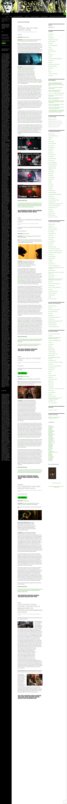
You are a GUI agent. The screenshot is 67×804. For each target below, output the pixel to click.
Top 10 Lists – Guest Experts (52, 73)
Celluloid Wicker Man (51, 351)
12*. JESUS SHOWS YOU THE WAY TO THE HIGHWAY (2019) (55, 98)
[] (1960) (6, 194)
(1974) (6, 316)
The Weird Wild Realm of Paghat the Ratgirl (55, 203)
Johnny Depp (20, 322)
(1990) (4, 71)
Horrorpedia (50, 261)
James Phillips (50, 448)
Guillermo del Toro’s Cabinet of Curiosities (25, 70)
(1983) (5, 253)
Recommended (36, 477)
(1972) (4, 243)
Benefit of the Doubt (51, 349)
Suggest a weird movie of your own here (30, 345)
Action (22, 695)
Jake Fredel (50, 436)
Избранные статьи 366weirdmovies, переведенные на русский (54, 417)
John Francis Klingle (51, 442)
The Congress (5, 408)
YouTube (49, 126)
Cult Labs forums (51, 145)
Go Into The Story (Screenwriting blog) (54, 365)
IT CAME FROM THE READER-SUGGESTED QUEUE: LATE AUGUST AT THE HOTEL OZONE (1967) (56, 84)
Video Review (50, 75)
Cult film (24, 477)
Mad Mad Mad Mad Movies (52, 164)
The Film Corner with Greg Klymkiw (54, 287)
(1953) (5, 176)
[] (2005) (7, 240)
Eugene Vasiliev (50, 457)
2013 (19, 595)
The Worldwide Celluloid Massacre (54, 205)
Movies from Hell (51, 179)
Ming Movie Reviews (51, 270)
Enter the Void (50, 152)
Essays (49, 52)
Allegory (33, 695)
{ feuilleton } (50, 335)
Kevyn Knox (50, 443)
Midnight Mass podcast (52, 167)
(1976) (4, 340)
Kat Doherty (50, 432)
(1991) (6, 76)
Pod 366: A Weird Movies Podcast (53, 64)
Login (2, 31)
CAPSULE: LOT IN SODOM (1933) (53, 91)
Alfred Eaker (50, 433)
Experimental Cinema (51, 154)
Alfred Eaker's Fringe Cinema (53, 39)
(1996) (4, 309)
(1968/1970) (5, 276)
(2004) (3, 53)
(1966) (5, 162)
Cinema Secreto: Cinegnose (52, 409)
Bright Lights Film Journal (52, 229)
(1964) (6, 224)
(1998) (7, 280)
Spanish (30, 211)
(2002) (5, 290)
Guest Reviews (50, 54)
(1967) (6, 372)
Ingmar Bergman (51, 315)
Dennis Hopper (25, 322)
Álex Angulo (25, 378)
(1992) (5, 77)
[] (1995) (6, 110)
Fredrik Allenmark (51, 426)
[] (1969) (5, 191)
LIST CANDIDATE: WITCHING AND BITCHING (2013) (29, 487)
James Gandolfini (23, 237)
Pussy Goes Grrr (51, 382)
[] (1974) (5, 406)
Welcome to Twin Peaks (52, 396)
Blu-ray (26, 128)
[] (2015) (6, 396)
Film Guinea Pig (50, 254)
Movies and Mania (51, 177)
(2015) (5, 171)
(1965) (4, 281)
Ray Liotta (32, 322)
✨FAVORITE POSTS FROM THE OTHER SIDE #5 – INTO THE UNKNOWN (56, 111)
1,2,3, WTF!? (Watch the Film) (53, 135)
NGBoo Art (50, 181)
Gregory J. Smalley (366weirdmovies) (30, 223)
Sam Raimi (34, 90)
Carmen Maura (24, 504)
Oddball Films (50, 377)
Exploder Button (51, 156)
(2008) (5, 349)
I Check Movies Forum (52, 367)
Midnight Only (50, 169)
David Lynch (31, 80)
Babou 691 (50, 346)
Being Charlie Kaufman (52, 305)
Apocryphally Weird (51, 41)
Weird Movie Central (51, 213)
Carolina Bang (29, 503)
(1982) (5, 172)
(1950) (7, 271)
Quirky (25, 698)
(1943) (6, 249)
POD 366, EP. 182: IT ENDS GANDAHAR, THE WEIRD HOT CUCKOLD (56, 101)
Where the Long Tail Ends (52, 298)
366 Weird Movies (5, 13)
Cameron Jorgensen (51, 440)
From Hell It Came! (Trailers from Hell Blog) (55, 362)
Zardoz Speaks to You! (52, 400)
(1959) (6, 304)
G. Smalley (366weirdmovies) (53, 452)
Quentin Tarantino (27, 443)
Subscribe (3, 43)
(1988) (5, 63)
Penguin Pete (50, 97)
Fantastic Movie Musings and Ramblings (54, 252)
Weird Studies (50, 394)
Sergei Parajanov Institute (52, 322)
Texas (35, 698)
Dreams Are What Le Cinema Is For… (54, 248)
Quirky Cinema (50, 184)
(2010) (6, 90)
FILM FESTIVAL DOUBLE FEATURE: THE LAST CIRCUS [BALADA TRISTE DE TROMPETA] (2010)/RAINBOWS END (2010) (30, 608)
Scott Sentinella (50, 451)
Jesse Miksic (50, 446)
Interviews (50, 56)
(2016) (5, 444)
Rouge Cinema (50, 281)
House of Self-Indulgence (52, 162)
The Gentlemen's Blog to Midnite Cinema (55, 194)
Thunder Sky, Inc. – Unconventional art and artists (56, 388)
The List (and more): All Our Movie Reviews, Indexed (57, 16)
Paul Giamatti (28, 118)
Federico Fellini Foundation (52, 311)
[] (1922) (5, 186)
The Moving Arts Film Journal (53, 291)
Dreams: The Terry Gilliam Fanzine (54, 309)
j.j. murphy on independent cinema (54, 265)
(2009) (4, 152)
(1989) (6, 119)
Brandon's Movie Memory (52, 227)
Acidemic (49, 139)
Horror (19, 211)
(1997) (5, 123)
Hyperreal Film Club (51, 263)
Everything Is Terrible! (52, 360)
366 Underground (51, 37)
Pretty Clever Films (51, 275)
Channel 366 (20, 26)
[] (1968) (6, 133)
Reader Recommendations (52, 66)
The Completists (51, 386)
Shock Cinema (50, 186)
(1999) (7, 348)
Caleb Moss (50, 447)
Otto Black (50, 428)
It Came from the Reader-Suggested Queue (55, 58)
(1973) (4, 68)
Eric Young (50, 460)
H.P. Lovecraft (39, 210)
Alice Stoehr (50, 454)
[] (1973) (6, 217)
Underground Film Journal (52, 207)
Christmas (20, 477)
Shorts (49, 69)
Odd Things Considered (52, 375)
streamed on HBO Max (30, 124)
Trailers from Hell (51, 390)
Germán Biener (50, 427)
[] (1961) (6, 227)
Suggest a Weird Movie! (44, 16)
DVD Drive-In (50, 150)
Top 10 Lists (50, 71)
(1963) (3, 54)
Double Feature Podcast (52, 246)
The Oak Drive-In (51, 196)
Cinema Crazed (50, 235)
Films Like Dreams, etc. (52, 256)
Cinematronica (50, 239)
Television (34, 211)
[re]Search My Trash (51, 133)
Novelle (49, 373)
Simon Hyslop (50, 439)
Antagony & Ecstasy (51, 224)
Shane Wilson (50, 459)
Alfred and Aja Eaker (51, 434)
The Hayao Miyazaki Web (52, 324)
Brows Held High (51, 231)
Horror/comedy (30, 477)
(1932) (4, 366)
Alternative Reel (51, 344)
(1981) (6, 346)
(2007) (6, 257)
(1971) (5, 113)
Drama (34, 210)
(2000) (6, 242)
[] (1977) (7, 198)
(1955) (5, 263)
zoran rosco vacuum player (52, 402)
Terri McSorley (50, 444)
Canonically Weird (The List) (53, 45)
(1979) (6, 326)
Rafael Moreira (50, 445)
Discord (49, 121)
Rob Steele (50, 453)
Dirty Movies (50, 244)
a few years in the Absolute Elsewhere (54, 340)
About (7, 16)
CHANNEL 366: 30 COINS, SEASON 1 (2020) (28, 29)
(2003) (4, 137)
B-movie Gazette (51, 141)
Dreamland (50, 307)
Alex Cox (29, 266)
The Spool (50, 296)
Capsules (19, 356)
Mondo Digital (50, 175)
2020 (19, 210)
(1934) (6, 244)
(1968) (5, 186)
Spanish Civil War (30, 698)
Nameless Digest (51, 369)
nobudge (49, 371)
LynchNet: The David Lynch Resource (54, 317)
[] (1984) (6, 229)
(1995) (5, 214)
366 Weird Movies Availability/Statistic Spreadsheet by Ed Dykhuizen (54, 338)
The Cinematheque (51, 285)
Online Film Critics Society (52, 379)
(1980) (6, 70)
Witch (36, 596)
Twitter (49, 124)
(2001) (4, 105)
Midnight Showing (51, 171)
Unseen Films (50, 209)
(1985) (5, 264)
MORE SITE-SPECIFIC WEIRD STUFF (18, 16)
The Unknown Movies (51, 201)
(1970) (7, 104)
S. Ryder (49, 450)
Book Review (50, 43)
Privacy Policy (27, 16)
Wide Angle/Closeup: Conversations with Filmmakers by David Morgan (55, 398)
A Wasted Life (50, 137)
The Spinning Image (51, 294)
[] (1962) (5, 159)
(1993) (4, 73)
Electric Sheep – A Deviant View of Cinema (55, 250)
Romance (32, 350)
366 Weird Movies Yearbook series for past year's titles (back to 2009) (56, 487)
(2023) (5, 435)
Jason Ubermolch (51, 456)
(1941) (6, 189)
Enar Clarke (50, 429)
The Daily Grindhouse (51, 190)
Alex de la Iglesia (26, 37)
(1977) (8, 53)
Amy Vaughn (50, 458)
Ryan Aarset (50, 425)
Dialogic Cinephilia (51, 355)
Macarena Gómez (24, 40)
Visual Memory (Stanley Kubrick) (53, 326)
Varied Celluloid (51, 211)
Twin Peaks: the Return (38, 80)
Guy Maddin (50, 313)
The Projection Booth (51, 198)
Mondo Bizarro (50, 173)
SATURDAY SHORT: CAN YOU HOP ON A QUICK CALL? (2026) (56, 105)
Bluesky (49, 119)
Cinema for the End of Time (52, 353)
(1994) (5, 187)
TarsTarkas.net (50, 188)
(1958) (8, 366)
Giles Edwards (50, 435)
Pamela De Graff (51, 430)
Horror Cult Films (51, 160)
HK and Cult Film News (52, 158)
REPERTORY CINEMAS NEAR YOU (35, 16)
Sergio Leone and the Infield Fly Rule (54, 283)
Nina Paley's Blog (51, 319)
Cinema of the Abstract (52, 143)
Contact (10, 16)
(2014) (6, 135)
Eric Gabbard (50, 437)
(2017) (4, 255)
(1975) (4, 345)
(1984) (5, 60)
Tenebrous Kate (50, 384)
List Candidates (20, 484)
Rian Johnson (22, 69)
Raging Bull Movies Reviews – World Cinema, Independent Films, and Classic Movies (55, 279)
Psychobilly (20, 698)
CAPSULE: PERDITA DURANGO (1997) (30, 221)
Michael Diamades (51, 431)
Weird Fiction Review (51, 392)
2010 (19, 695)
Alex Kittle (50, 342)
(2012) (4, 91)
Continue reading (34, 691)
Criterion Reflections (51, 241)
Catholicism (30, 210)
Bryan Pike (50, 449)
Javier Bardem (29, 236)
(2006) (6, 274)
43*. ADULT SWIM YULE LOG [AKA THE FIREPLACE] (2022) (55, 111)
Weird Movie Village (51, 215)
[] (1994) (5, 106)
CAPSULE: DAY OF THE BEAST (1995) (29, 359)
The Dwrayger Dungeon (52, 192)
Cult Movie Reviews (51, 147)
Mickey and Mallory (21, 279)
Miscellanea (50, 62)
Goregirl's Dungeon (51, 258)
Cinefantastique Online (52, 233)
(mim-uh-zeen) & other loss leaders (54, 333)
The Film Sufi (50, 289)
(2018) (8, 423)
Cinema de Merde (51, 237)
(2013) (6, 254)
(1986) (6, 222)
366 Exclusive (50, 35)
